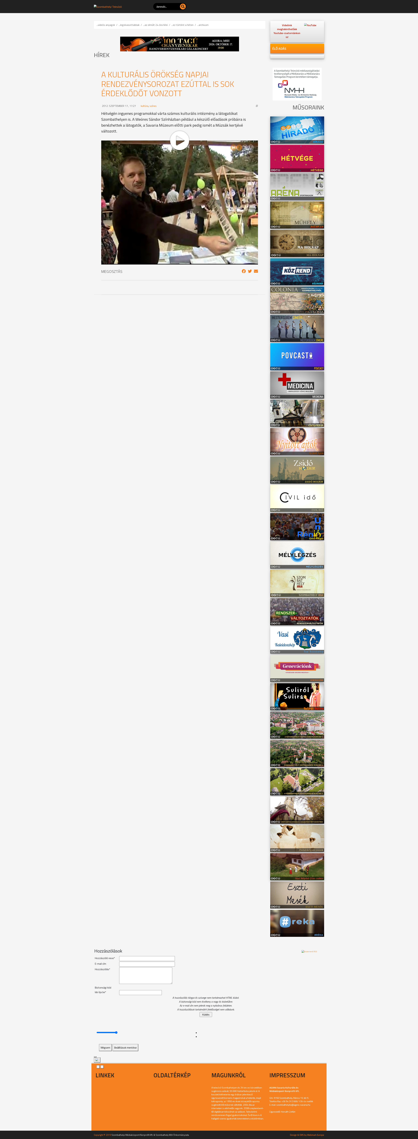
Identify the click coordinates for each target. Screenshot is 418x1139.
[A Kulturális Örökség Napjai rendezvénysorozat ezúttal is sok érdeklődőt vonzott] (244, 271)
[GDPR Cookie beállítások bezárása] (95, 1056)
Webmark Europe (315, 1135)
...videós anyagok (105, 25)
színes (153, 106)
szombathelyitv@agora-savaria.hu (293, 1104)
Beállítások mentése (125, 1048)
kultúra (144, 106)
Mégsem (105, 1048)
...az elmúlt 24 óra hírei (155, 25)
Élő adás (279, 48)
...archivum (203, 25)
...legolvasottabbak (129, 25)
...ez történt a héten (182, 25)
